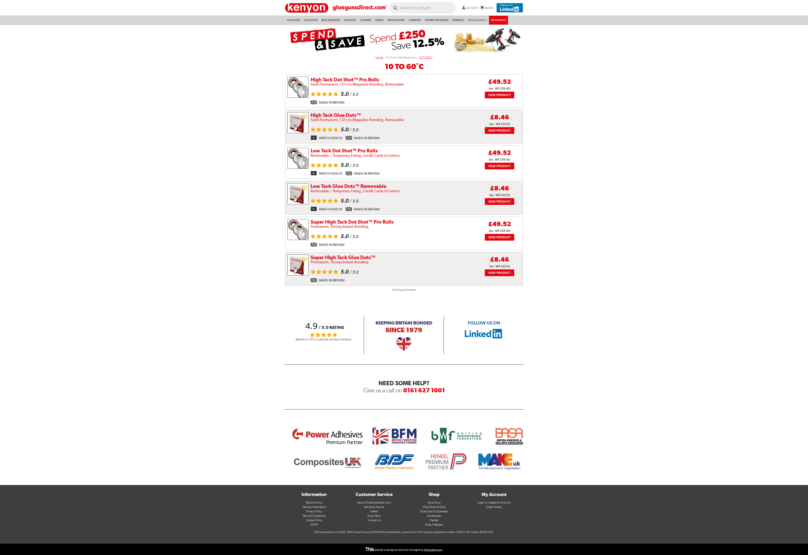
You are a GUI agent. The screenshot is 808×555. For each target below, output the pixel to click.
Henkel (379, 20)
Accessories (434, 516)
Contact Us (374, 520)
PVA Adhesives (396, 20)
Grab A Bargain (434, 524)
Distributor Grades (436, 20)
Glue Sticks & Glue (434, 507)
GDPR (314, 524)
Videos (374, 511)
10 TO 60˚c (426, 57)
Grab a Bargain (477, 20)
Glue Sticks (311, 20)
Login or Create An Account (494, 502)
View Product (499, 95)
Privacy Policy (314, 511)
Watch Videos (330, 138)
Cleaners (365, 20)
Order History (494, 507)
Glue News (374, 516)
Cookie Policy (314, 520)
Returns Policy (314, 502)
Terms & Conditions (314, 516)
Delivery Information (314, 507)
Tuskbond (414, 20)
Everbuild (458, 20)
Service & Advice (374, 507)
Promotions (498, 20)
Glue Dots (350, 20)
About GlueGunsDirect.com (374, 502)
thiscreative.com (433, 549)
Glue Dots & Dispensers (434, 511)
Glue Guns (293, 20)
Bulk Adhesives (331, 20)
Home (379, 57)
